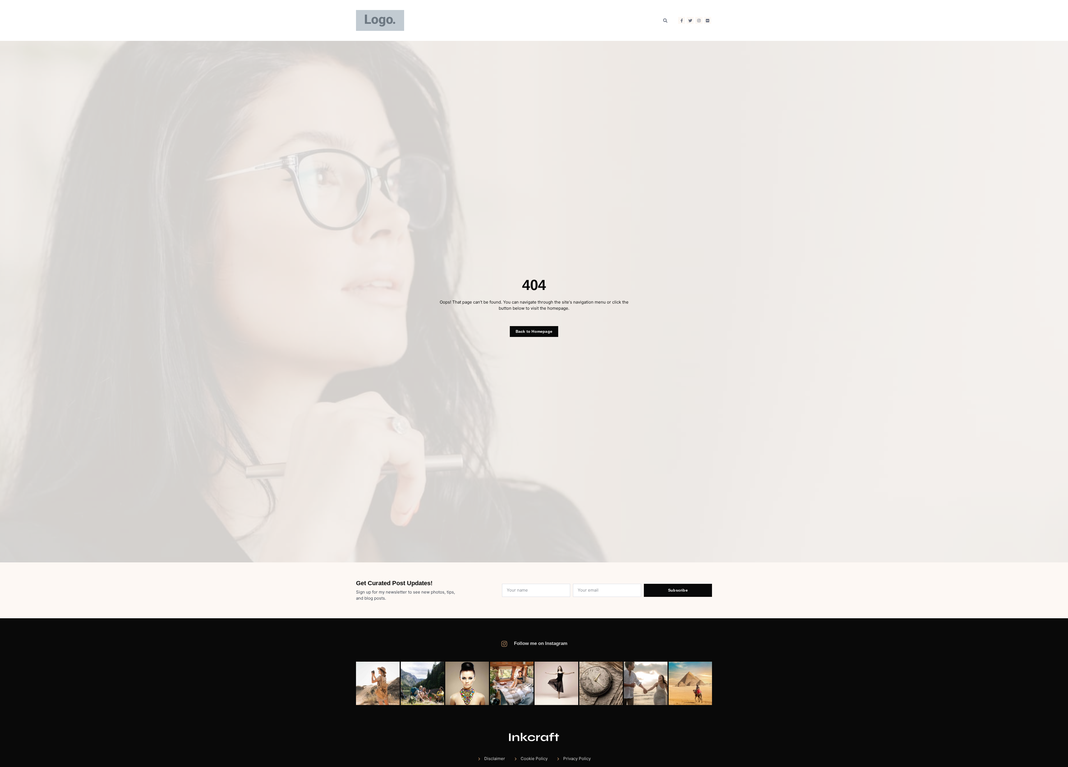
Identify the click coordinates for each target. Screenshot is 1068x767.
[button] (665, 20)
